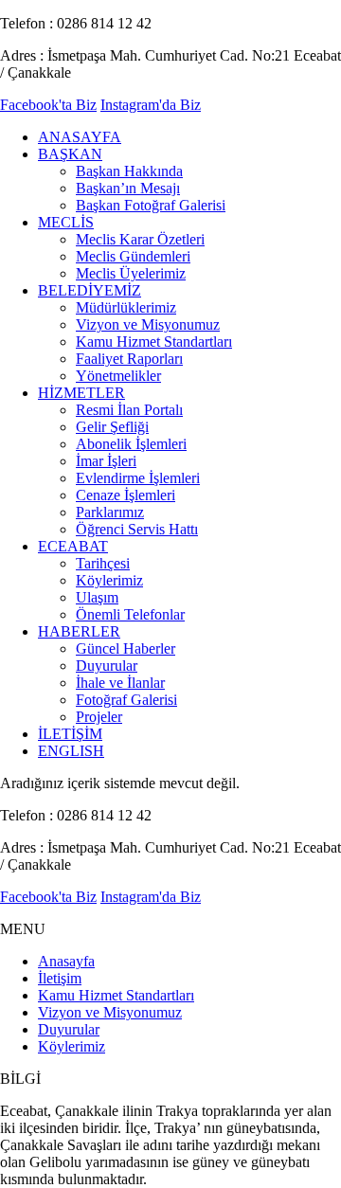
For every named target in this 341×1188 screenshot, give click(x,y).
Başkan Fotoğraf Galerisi (150, 205)
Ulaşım (97, 597)
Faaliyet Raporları (129, 359)
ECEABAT (73, 546)
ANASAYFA (79, 137)
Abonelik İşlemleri (131, 444)
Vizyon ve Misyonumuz (148, 324)
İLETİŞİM (70, 734)
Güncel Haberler (125, 648)
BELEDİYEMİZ (89, 290)
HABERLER (79, 631)
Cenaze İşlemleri (125, 495)
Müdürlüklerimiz (126, 307)
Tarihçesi (103, 563)
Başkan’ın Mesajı (128, 188)
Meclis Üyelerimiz (131, 273)
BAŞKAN (70, 154)
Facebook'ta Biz (48, 105)
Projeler (99, 717)
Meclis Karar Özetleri (140, 239)
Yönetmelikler (118, 376)
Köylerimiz (109, 580)
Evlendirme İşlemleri (138, 478)
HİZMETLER (81, 393)
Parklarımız (110, 512)
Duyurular (106, 665)
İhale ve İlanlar (120, 683)
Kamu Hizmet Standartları (154, 341)
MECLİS (66, 222)
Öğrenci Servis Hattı (137, 529)
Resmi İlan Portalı (129, 410)
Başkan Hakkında (129, 171)
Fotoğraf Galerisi (126, 700)
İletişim (59, 978)
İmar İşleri (106, 461)
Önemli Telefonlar (130, 614)
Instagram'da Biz (150, 105)
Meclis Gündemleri (133, 256)
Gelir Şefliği (112, 427)
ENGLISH (71, 751)
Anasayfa (66, 961)
